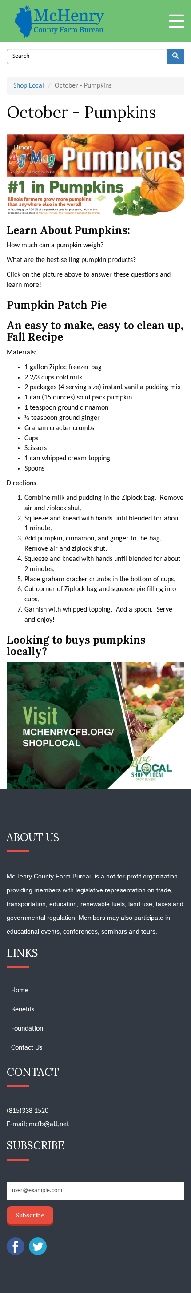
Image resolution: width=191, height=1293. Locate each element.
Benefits (22, 1009)
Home (19, 990)
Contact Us (26, 1047)
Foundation (27, 1028)
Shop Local (28, 85)
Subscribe (30, 1215)
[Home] (60, 21)
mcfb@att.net (49, 1124)
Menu (176, 21)
